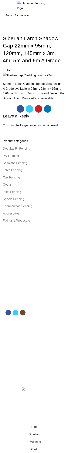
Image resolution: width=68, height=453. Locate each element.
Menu (8, 323)
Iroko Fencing (12, 191)
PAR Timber (11, 155)
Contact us (11, 342)
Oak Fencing (11, 177)
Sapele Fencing (13, 199)
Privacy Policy (13, 371)
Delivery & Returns (16, 365)
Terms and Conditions (18, 358)
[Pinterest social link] (38, 109)
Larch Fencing (12, 170)
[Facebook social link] (20, 109)
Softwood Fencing (15, 163)
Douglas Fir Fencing (16, 148)
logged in (26, 125)
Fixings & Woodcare (16, 220)
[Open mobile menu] (4, 6)
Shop (8, 336)
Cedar (7, 184)
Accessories (11, 213)
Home (8, 329)
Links (9, 352)
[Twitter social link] (29, 109)
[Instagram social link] (23, 312)
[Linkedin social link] (47, 109)
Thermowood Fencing (17, 206)
